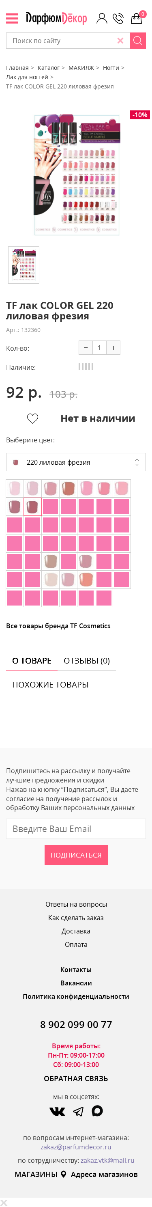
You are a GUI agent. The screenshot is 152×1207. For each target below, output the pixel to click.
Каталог (49, 67)
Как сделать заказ (76, 917)
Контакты (76, 969)
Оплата (76, 944)
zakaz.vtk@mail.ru (108, 1160)
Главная (17, 67)
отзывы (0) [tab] (87, 660)
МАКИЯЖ (81, 67)
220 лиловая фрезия (57, 462)
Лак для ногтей (27, 77)
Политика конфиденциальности (76, 996)
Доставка (76, 931)
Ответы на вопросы (76, 904)
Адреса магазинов (104, 1174)
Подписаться (76, 855)
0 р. (143, 14)
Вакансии (76, 983)
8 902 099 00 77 (76, 1024)
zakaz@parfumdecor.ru (76, 1146)
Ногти (111, 67)
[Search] (138, 40)
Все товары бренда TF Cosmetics (58, 625)
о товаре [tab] (31, 660)
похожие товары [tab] (50, 684)
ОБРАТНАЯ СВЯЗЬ (76, 1078)
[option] (76, 175)
